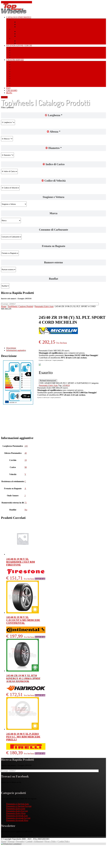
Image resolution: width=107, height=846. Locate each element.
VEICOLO (22, 78)
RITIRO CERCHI (27, 57)
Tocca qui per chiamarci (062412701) (16, 2)
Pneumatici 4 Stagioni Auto (17, 804)
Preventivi (20, 841)
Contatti (4, 97)
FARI (20, 71)
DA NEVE (20, 64)
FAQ (8, 88)
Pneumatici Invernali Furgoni (18, 818)
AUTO (20, 22)
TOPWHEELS (25, 86)
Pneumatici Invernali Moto (17, 820)
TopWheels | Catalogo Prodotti (20, 306)
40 (26, 453)
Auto (19, 31)
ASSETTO (22, 76)
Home (3, 306)
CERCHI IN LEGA (28, 67)
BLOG (9, 93)
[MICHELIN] (58, 333)
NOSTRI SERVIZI (15, 60)
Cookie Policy (64, 841)
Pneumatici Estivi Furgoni (17, 811)
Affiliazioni (38, 841)
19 (26, 460)
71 (26, 503)
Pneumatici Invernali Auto (17, 815)
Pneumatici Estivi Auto (44, 306)
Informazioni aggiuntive (16, 350)
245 (26, 446)
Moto (19, 34)
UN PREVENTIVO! (25, 48)
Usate (17, 62)
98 (26, 467)
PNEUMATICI (18, 17)
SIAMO (11, 90)
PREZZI (20, 83)
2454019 (66, 385)
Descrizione (11, 348)
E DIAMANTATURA (29, 53)
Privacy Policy (50, 841)
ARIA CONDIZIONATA (27, 69)
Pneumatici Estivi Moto (16, 813)
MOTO (20, 24)
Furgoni (20, 27)
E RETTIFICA (25, 50)
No (26, 510)
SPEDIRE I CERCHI (23, 55)
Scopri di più (40, 579)
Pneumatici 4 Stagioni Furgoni (18, 806)
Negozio (11, 841)
